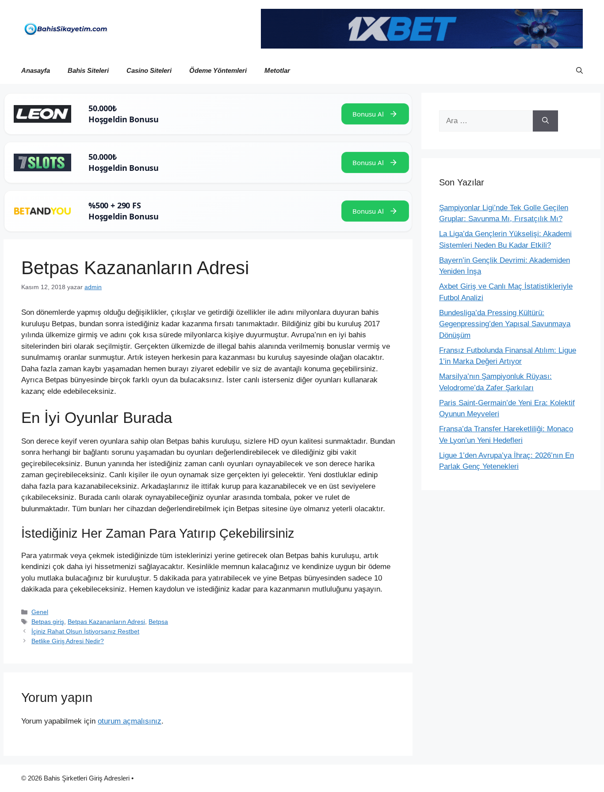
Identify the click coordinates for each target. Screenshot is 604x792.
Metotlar (277, 70)
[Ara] (545, 121)
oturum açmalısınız (129, 721)
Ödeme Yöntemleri (218, 70)
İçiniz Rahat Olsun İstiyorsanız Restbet (85, 631)
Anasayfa (35, 70)
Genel (39, 611)
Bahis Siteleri (88, 70)
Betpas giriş (47, 621)
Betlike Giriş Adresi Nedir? (67, 641)
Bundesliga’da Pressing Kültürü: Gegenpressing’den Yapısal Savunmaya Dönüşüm (504, 324)
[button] (579, 70)
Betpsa (158, 621)
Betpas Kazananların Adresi (106, 621)
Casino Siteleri (149, 70)
